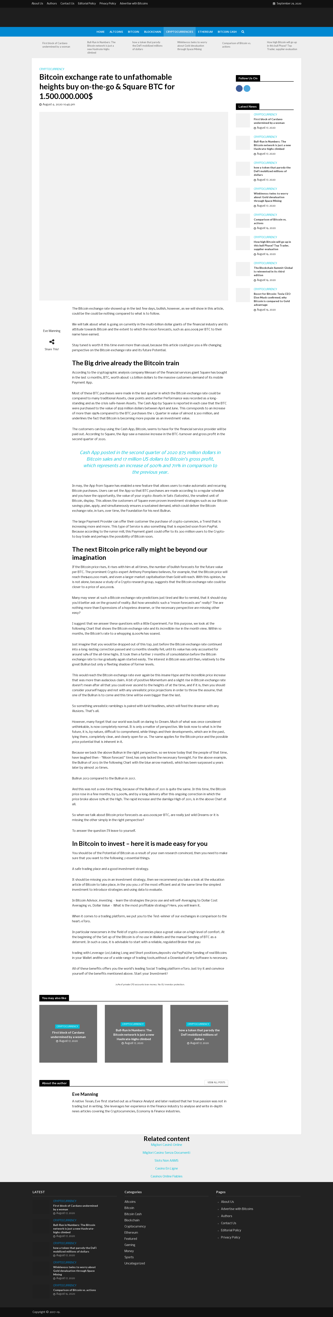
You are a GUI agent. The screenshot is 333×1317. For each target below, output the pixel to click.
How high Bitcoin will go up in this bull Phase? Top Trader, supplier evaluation (282, 46)
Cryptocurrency (51, 69)
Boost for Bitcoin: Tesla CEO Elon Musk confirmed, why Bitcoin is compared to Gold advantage (272, 299)
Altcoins (116, 32)
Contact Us (67, 3)
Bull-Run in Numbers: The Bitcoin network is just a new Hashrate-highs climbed (101, 47)
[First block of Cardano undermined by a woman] (36, 44)
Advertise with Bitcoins (134, 3)
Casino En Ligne (166, 1168)
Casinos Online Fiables (166, 1176)
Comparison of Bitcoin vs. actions (236, 45)
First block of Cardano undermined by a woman (56, 45)
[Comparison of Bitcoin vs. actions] (215, 44)
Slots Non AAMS (166, 1161)
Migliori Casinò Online (166, 1145)
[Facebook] (239, 88)
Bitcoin (133, 32)
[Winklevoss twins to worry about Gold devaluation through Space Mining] (170, 45)
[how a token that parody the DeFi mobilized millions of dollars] (126, 45)
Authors (52, 3)
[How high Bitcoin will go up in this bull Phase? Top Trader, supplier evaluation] (260, 45)
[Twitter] (247, 88)
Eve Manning (52, 331)
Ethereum (205, 32)
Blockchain (152, 32)
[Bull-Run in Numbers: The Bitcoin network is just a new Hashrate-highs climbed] (81, 47)
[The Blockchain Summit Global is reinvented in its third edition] (243, 269)
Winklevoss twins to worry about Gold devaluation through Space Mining (192, 46)
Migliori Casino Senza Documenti (166, 1153)
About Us (37, 3)
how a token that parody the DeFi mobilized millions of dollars (147, 46)
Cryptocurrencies (179, 32)
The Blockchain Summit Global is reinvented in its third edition (273, 271)
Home (101, 32)
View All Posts (216, 1083)
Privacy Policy (108, 3)
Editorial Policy (87, 3)
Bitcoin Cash (227, 32)
